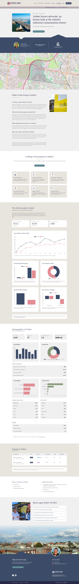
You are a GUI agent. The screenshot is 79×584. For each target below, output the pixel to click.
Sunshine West (39, 108)
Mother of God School (17, 462)
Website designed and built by (61, 582)
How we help (40, 3)
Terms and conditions (15, 582)
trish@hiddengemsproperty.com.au (51, 7)
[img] (39, 71)
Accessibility (26, 582)
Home (35, 3)
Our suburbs (58, 3)
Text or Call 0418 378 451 (62, 7)
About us (53, 3)
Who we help (46, 3)
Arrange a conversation (39, 165)
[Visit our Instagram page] (16, 575)
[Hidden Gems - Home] (13, 3)
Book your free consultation (39, 31)
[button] (1, 54)
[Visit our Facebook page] (13, 575)
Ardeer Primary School (17, 457)
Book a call (69, 3)
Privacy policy (21, 582)
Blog (63, 3)
